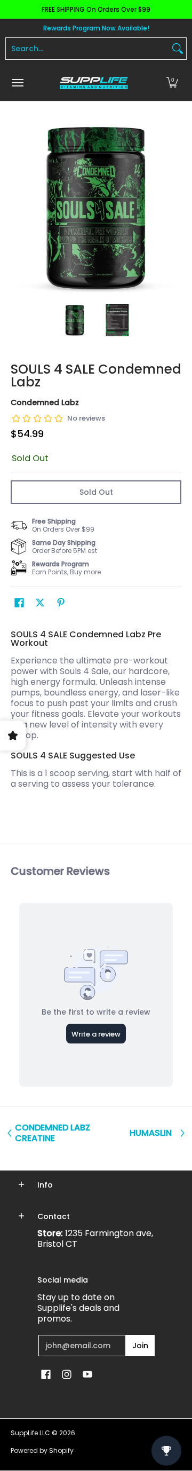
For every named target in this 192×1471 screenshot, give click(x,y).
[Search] (177, 48)
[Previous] (18, 208)
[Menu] (17, 83)
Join (140, 1345)
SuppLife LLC (30, 1432)
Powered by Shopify (42, 1450)
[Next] (174, 208)
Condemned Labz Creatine (52, 1133)
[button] (172, 83)
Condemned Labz (45, 402)
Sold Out (96, 492)
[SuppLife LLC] (93, 83)
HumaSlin (151, 1133)
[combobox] (87, 48)
